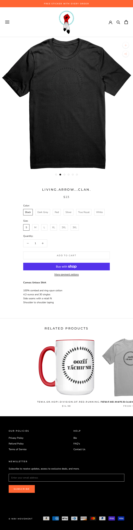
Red (57, 212)
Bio (75, 438)
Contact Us (79, 449)
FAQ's (76, 443)
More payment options (66, 274)
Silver (68, 212)
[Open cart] (126, 22)
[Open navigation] (7, 22)
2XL (64, 227)
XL (53, 227)
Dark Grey (42, 212)
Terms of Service (17, 449)
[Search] (118, 22)
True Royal (84, 212)
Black (28, 212)
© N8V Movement (21, 519)
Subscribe (22, 489)
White (99, 212)
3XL (75, 227)
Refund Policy (16, 443)
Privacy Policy (16, 438)
